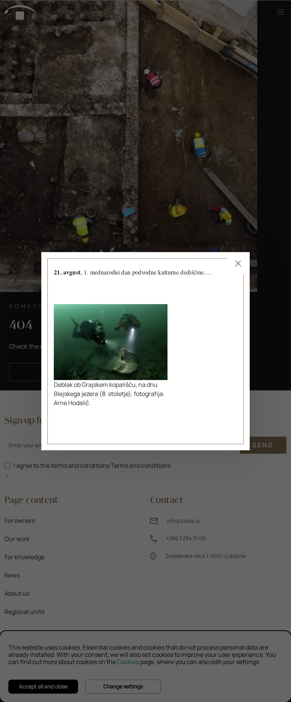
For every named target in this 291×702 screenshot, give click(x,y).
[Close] (238, 263)
